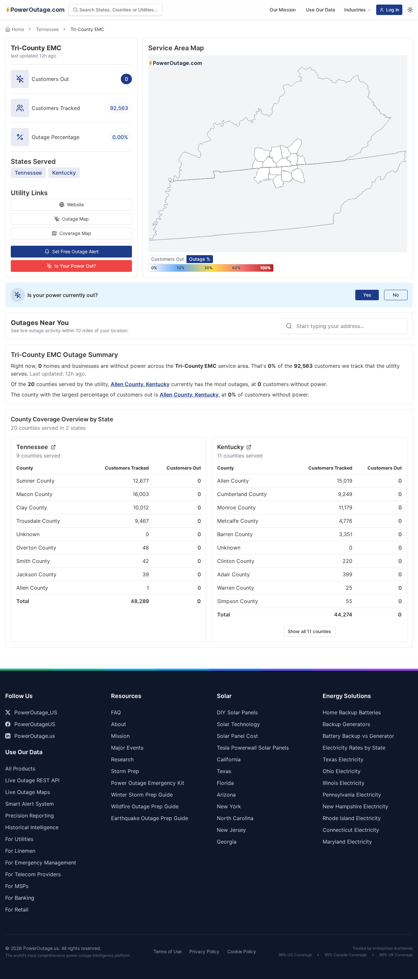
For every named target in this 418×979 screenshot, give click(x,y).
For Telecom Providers (33, 874)
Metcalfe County (237, 521)
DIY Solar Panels (237, 712)
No (396, 295)
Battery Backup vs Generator (358, 736)
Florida (225, 783)
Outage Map (75, 219)
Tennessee (47, 29)
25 (349, 587)
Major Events (127, 747)
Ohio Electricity (342, 771)
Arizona (226, 794)
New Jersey (231, 830)
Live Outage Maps (27, 792)
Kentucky (64, 172)
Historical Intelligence (31, 827)
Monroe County (236, 507)
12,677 (141, 480)
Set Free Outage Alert (75, 251)
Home (18, 29)
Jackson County (36, 574)
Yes (367, 295)
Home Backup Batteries (352, 712)
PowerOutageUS (34, 724)
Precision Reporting (29, 815)
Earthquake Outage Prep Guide (149, 818)
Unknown (28, 534)
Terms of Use (167, 951)
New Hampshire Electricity (355, 806)
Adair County (233, 574)
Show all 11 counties (309, 631)
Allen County (32, 587)
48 (145, 547)
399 (347, 574)
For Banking (19, 897)
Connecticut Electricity (351, 830)
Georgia (226, 841)
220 (347, 561)
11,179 (345, 507)
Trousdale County (38, 521)
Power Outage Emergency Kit (147, 783)
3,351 (345, 534)
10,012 (141, 507)
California (229, 759)
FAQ (116, 712)
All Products (20, 768)
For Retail (16, 909)
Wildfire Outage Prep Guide (145, 806)
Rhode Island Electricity (352, 818)
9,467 (142, 521)
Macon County (34, 494)
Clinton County (235, 561)
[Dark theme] (410, 10)
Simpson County (237, 601)
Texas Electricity (343, 759)
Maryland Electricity (347, 841)
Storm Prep (125, 771)
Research (122, 759)
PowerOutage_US (35, 712)
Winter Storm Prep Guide (142, 794)
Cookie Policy (241, 951)
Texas (224, 771)
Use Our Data (320, 9)
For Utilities (19, 839)
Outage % (199, 259)
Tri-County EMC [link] (87, 29)
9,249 (345, 494)
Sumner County (35, 480)
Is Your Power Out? (75, 266)
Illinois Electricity (343, 783)
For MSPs (16, 886)
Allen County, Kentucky (140, 384)
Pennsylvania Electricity (352, 794)
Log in (392, 9)
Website (75, 204)
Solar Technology (238, 724)
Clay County (31, 507)
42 (145, 561)
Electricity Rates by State (354, 747)
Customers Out (167, 259)
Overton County (36, 547)
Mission (120, 736)
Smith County (33, 561)
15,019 (344, 480)
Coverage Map (75, 233)
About (118, 724)
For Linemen (20, 850)
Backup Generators (346, 724)
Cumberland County (242, 494)
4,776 (345, 521)
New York (229, 806)
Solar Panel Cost (237, 736)
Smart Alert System (29, 803)
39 (145, 574)
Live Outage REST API (32, 780)
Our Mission (283, 9)
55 (349, 601)
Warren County (235, 587)
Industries (355, 9)
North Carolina (235, 818)
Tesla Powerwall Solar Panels (253, 747)
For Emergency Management (40, 862)
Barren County (235, 534)
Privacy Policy (204, 951)
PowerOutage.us (34, 736)
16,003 (141, 494)
